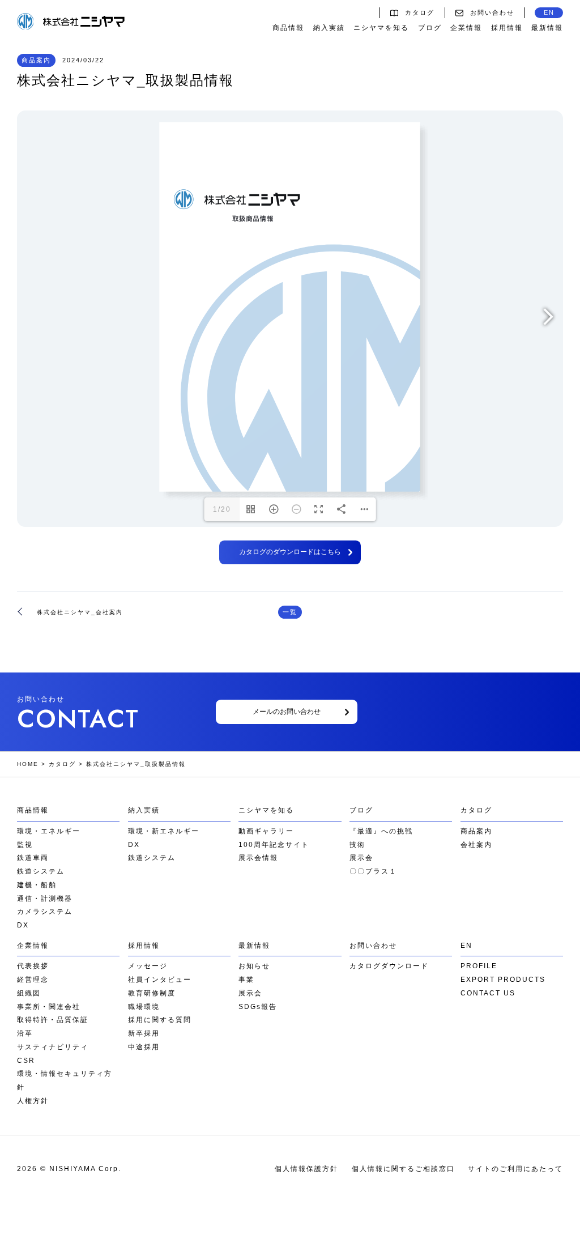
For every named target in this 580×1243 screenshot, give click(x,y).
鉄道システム (41, 871)
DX (23, 925)
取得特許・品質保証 (52, 1020)
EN (549, 12)
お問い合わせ (492, 12)
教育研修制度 (152, 993)
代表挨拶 (33, 966)
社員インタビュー (159, 980)
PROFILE (478, 966)
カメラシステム (44, 912)
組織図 (29, 993)
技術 (357, 845)
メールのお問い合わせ (287, 712)
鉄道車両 (33, 858)
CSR (26, 1061)
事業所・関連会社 (48, 1007)
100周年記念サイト (273, 845)
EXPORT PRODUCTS (502, 980)
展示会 (361, 858)
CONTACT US (487, 993)
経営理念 (33, 980)
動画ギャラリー (266, 831)
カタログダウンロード (389, 966)
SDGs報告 (257, 1007)
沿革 (25, 1033)
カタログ (419, 12)
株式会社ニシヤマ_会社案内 (80, 612)
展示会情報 (258, 858)
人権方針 (33, 1101)
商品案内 (476, 831)
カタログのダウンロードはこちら (290, 552)
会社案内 (476, 845)
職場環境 (144, 1007)
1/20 (222, 509)
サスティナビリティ (52, 1047)
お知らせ (254, 966)
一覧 (290, 611)
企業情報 (466, 28)
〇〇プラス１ (373, 871)
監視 (25, 845)
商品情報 (288, 28)
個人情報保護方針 (306, 1169)
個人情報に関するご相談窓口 (403, 1169)
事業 (246, 980)
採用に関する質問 (159, 1020)
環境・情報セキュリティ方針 (64, 1080)
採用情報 (507, 28)
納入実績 (329, 28)
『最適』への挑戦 (381, 831)
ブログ (430, 28)
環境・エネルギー (48, 831)
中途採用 (144, 1047)
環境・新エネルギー (163, 831)
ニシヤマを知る (381, 28)
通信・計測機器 (44, 899)
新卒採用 (144, 1033)
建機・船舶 (37, 885)
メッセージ (148, 966)
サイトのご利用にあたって (515, 1169)
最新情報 (547, 28)
